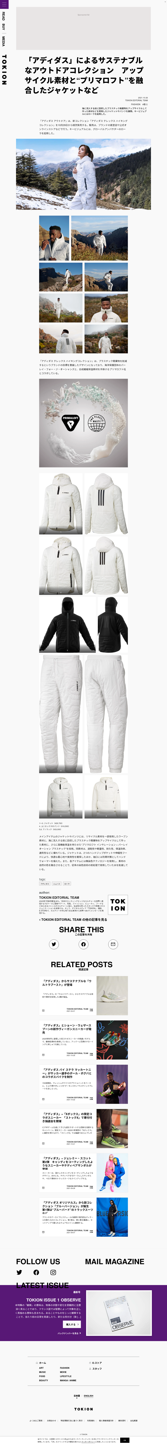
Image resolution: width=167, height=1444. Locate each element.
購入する (71, 1324)
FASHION (135, 104)
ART (41, 1367)
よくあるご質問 (35, 1420)
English (88, 1395)
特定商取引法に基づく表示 (72, 1420)
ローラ (67, 884)
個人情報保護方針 (106, 1420)
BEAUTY (43, 1380)
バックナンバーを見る (68, 1333)
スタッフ (97, 1368)
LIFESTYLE (65, 1376)
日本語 (77, 1395)
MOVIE (63, 1372)
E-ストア (97, 1363)
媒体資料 (122, 1420)
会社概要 (134, 1420)
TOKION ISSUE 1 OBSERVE (53, 1300)
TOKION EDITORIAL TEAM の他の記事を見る (74, 919)
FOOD (42, 1376)
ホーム (42, 1363)
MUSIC (42, 1372)
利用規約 (90, 1420)
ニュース (56, 884)
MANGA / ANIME (68, 1380)
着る (146, 104)
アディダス (45, 884)
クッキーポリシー (88, 1441)
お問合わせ (51, 1420)
